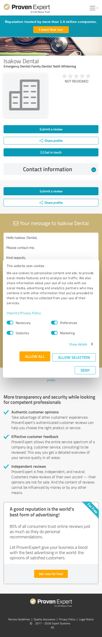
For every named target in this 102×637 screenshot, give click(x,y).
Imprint (12, 313)
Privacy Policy (30, 313)
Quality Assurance (44, 619)
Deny (85, 370)
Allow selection (74, 357)
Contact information (47, 169)
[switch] (54, 322)
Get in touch (53, 152)
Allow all (35, 356)
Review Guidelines (19, 619)
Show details (78, 344)
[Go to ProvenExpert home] (27, 9)
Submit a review (51, 129)
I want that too (51, 29)
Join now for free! (51, 573)
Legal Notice (86, 619)
